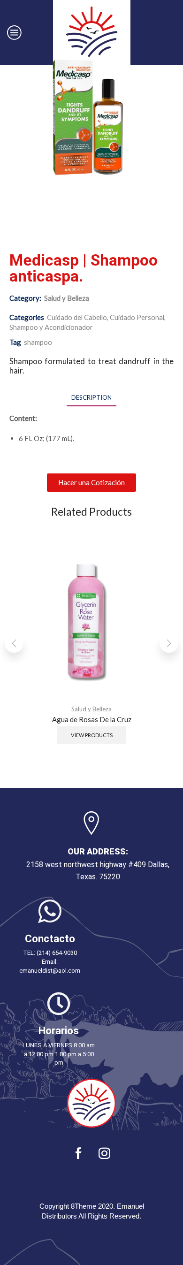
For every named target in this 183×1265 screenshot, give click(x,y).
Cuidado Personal (137, 317)
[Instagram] (104, 1153)
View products (92, 735)
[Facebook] (78, 1153)
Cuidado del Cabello (77, 317)
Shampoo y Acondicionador (51, 327)
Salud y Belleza (66, 298)
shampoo (38, 342)
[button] (91, 482)
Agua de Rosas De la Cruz (91, 719)
